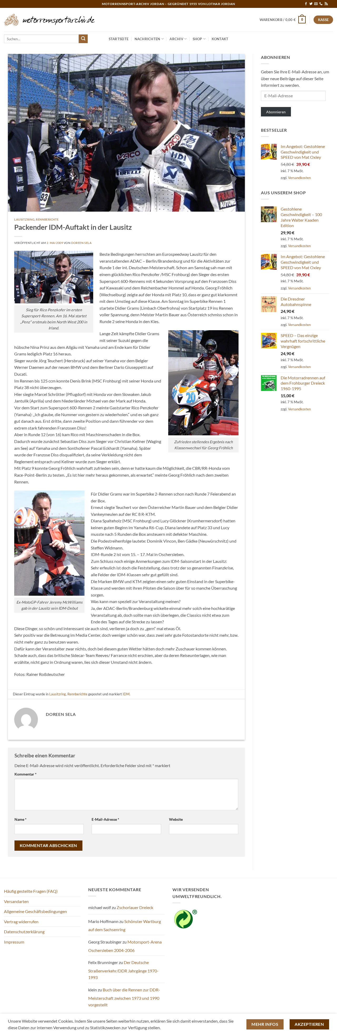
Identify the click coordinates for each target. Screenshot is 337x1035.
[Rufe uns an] (321, 4)
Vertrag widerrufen (21, 921)
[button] (283, 19)
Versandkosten (299, 178)
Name (20, 819)
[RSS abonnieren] (326, 4)
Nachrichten (147, 39)
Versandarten (16, 901)
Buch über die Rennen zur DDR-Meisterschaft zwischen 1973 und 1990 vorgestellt (124, 997)
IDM (126, 694)
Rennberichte (47, 219)
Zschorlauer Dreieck (135, 907)
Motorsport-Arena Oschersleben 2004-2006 (125, 946)
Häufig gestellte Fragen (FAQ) (31, 891)
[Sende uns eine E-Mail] (316, 4)
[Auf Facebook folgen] (306, 4)
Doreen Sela (81, 242)
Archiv (176, 39)
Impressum (14, 941)
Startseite (119, 39)
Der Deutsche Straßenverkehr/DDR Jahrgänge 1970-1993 (123, 970)
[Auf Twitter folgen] (311, 4)
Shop (197, 39)
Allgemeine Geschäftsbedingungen (35, 911)
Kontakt (220, 39)
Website (176, 819)
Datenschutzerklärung (24, 931)
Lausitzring (24, 219)
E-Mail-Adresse (105, 819)
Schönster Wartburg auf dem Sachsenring (124, 925)
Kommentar (25, 774)
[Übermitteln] (83, 38)
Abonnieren (276, 112)
